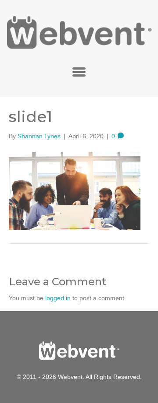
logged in (58, 297)
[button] (79, 72)
